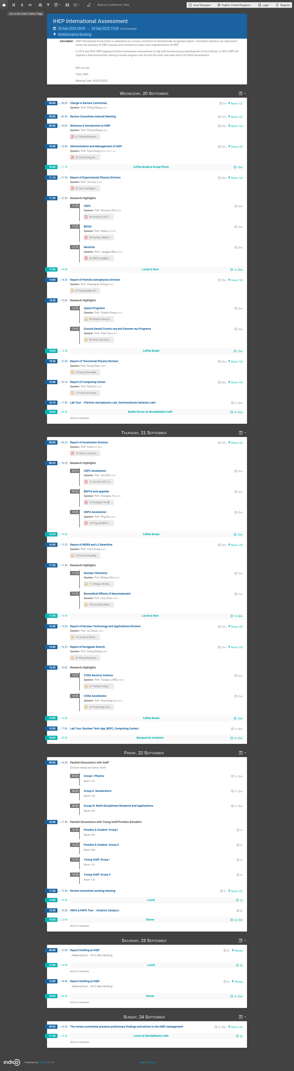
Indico (42, 1062)
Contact (151, 1062)
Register (285, 5)
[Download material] (67, 5)
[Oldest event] (14, 5)
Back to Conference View (113, 5)
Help (142, 1062)
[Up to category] (30, 5)
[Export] (57, 5)
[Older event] (22, 5)
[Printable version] (40, 5)
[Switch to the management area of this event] (89, 5)
